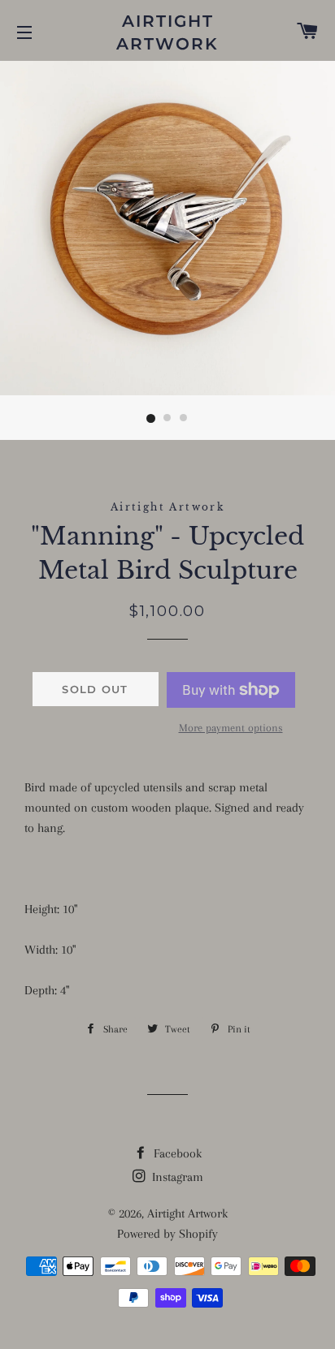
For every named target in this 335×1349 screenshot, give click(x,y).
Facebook (176, 1153)
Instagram (176, 1177)
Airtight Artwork (167, 32)
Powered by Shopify (167, 1233)
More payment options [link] (231, 728)
